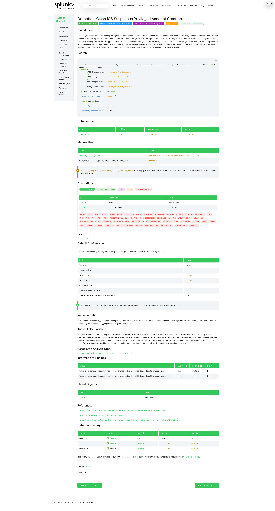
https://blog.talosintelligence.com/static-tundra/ (101, 415)
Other (121, 134)
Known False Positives (63, 65)
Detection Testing (62, 93)
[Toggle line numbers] (211, 56)
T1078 (83, 202)
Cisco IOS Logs (85, 134)
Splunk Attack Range (192, 457)
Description (63, 28)
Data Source (63, 36)
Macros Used (64, 40)
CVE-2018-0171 (87, 238)
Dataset (140, 443)
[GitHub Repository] (267, 3)
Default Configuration (64, 54)
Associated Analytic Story (64, 71)
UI (143, 457)
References (63, 88)
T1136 (83, 207)
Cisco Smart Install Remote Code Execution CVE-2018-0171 (106, 353)
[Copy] (207, 56)
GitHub (87, 466)
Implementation (65, 60)
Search (61, 32)
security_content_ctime (89, 155)
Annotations (63, 44)
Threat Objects (64, 84)
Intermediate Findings (64, 78)
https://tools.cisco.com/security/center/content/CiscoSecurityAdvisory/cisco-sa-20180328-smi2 (122, 410)
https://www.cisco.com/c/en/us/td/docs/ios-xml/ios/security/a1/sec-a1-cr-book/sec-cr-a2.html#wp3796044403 (130, 420)
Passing (113, 438)
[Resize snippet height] (215, 56)
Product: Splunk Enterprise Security (192, 24)
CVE (61, 48)
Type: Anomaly (171, 24)
